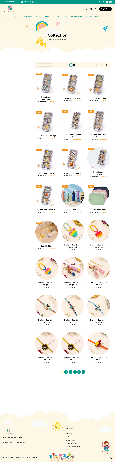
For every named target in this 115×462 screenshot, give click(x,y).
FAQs (67, 450)
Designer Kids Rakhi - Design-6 (98, 321)
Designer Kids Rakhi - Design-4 (72, 358)
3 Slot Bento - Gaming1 (46, 136)
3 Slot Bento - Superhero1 (98, 173)
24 (79, 372)
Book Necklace (46, 246)
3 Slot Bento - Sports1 (73, 173)
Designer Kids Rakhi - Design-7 (72, 321)
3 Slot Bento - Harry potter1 (73, 136)
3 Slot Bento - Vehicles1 (46, 210)
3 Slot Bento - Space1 (46, 173)
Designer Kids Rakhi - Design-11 (46, 283)
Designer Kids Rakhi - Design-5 (46, 358)
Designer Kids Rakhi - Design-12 (98, 246)
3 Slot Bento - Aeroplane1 (46, 98)
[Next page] (83, 372)
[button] (87, 9)
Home (50, 40)
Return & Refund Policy (73, 447)
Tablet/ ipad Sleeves (98, 210)
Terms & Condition (71, 443)
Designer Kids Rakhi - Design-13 (72, 246)
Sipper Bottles (72, 210)
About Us (69, 434)
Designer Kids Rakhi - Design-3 (98, 358)
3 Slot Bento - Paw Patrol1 (98, 136)
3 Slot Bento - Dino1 (99, 98)
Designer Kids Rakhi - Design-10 (72, 283)
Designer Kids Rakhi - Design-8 (46, 321)
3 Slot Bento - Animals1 (72, 98)
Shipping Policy (70, 440)
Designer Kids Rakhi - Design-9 (98, 283)
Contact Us (69, 437)
